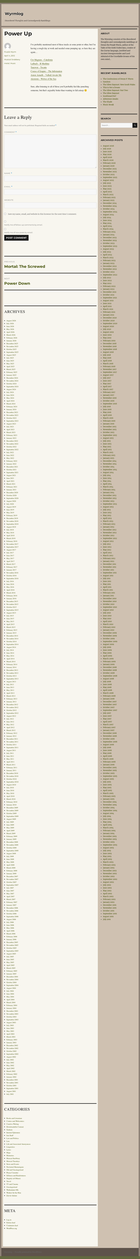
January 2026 (11, 340)
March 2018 (10, 538)
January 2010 (11, 805)
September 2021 (12, 472)
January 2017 (11, 570)
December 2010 (12, 773)
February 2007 (11, 902)
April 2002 (10, 1068)
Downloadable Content (15, 1127)
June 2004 (10, 994)
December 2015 (12, 601)
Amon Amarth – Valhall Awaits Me (46, 75)
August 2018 (11, 527)
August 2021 (11, 475)
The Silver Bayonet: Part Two (115, 90)
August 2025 (11, 355)
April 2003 (10, 1034)
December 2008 (12, 842)
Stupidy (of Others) (13, 1178)
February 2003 (11, 1039)
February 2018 (11, 541)
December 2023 (12, 412)
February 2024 (11, 406)
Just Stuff (9, 1135)
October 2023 (11, 418)
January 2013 (11, 701)
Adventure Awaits (110, 99)
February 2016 (11, 595)
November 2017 (12, 544)
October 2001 (11, 1085)
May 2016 (10, 587)
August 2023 (11, 423)
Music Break (108, 105)
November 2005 (12, 945)
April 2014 (10, 658)
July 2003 (10, 1025)
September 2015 (12, 610)
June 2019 (10, 509)
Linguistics (10, 1147)
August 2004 (11, 988)
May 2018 (10, 532)
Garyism (106, 82)
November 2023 (12, 415)
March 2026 (10, 335)
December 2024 (12, 378)
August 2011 (11, 750)
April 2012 (10, 727)
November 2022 (12, 444)
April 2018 (10, 535)
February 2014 (11, 664)
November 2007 (12, 879)
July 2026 (10, 323)
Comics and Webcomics (15, 1121)
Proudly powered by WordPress (28, 1252)
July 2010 (10, 787)
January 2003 (11, 1042)
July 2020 (10, 504)
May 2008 (10, 862)
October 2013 (11, 676)
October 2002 (11, 1051)
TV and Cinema (12, 1184)
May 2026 (10, 329)
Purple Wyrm (10, 52)
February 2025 (11, 372)
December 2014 (12, 635)
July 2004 (10, 991)
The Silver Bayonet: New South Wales (119, 84)
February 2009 (11, 836)
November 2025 (12, 346)
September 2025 (12, 352)
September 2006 (12, 916)
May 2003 (10, 1031)
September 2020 (12, 498)
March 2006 (10, 933)
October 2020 (11, 495)
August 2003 (11, 1022)
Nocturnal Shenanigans (15, 1167)
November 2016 (12, 572)
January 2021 (11, 489)
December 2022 (12, 441)
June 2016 (10, 584)
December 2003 (12, 1011)
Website (9, 200)
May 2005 (10, 962)
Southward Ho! (109, 96)
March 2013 (10, 696)
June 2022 (10, 455)
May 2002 (10, 1065)
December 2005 (12, 942)
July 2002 (10, 1059)
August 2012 (11, 716)
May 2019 (10, 512)
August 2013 (11, 681)
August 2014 (11, 647)
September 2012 (12, 713)
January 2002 (11, 1077)
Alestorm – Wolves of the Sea (43, 78)
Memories (10, 1155)
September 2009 (12, 816)
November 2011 (12, 741)
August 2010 (11, 784)
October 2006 (11, 913)
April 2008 (10, 865)
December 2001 (12, 1080)
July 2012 (10, 719)
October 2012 (11, 710)
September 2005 (12, 951)
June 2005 (10, 959)
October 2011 (11, 744)
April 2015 (10, 624)
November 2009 (12, 810)
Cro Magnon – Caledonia (42, 59)
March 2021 (10, 484)
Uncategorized (11, 1187)
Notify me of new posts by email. (18, 232)
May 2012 (10, 724)
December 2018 (12, 518)
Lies (8, 1141)
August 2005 (11, 953)
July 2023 (10, 426)
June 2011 (10, 756)
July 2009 (10, 822)
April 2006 (10, 931)
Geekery (9, 1129)
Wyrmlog (14, 13)
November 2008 (12, 845)
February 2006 (11, 936)
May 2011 (10, 759)
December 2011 (12, 739)
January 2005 (11, 974)
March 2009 (10, 833)
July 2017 (10, 552)
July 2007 (10, 888)
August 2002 (11, 1057)
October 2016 (11, 575)
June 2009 (10, 825)
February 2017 (11, 567)
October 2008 (11, 847)
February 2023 (11, 435)
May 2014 (10, 656)
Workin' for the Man (13, 1192)
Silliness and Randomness (16, 1175)
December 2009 (12, 807)
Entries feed (10, 1222)
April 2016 (10, 590)
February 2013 (11, 699)
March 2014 (10, 661)
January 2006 (11, 939)
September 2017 (12, 547)
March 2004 (10, 1002)
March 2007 (10, 899)
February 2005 (11, 971)
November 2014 (12, 638)
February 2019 (11, 515)
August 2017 (11, 550)
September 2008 (12, 850)
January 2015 (11, 633)
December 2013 (12, 670)
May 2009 (10, 827)
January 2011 (11, 770)
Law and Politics (12, 1138)
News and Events (12, 1164)
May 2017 (10, 558)
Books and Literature (14, 1118)
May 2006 (10, 928)
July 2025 (10, 358)
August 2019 (11, 507)
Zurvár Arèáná (11, 1195)
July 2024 (10, 392)
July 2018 (10, 529)
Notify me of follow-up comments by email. (23, 225)
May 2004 (10, 996)
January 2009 (11, 839)
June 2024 (10, 395)
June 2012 (10, 721)
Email (8, 187)
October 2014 (11, 641)
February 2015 (11, 630)
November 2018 (12, 521)
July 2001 (10, 1094)
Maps (8, 1152)
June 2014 (10, 653)
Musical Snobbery (12, 59)
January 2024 (11, 409)
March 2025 (10, 369)
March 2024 (10, 403)
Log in (8, 1219)
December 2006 (12, 908)
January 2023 (11, 438)
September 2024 (12, 386)
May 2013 (10, 690)
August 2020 (11, 501)
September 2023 (12, 421)
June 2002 (10, 1062)
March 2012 (10, 730)
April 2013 (10, 693)
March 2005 (10, 968)
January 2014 (11, 667)
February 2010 (11, 802)
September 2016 (12, 578)
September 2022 (12, 449)
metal (7, 63)
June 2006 (10, 925)
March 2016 (10, 593)
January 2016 (11, 598)
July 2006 (10, 922)
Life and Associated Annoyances (18, 1144)
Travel (8, 1181)
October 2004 (11, 982)
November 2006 (12, 910)
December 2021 (12, 466)
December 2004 (12, 976)
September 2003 (12, 1019)
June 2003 (10, 1028)
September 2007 (12, 885)
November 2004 (12, 979)
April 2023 (10, 429)
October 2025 (11, 349)
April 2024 (10, 401)
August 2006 (11, 919)
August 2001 (11, 1091)
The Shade (107, 102)
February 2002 (11, 1074)
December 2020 (12, 492)
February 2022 (11, 461)
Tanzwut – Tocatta (39, 67)
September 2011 (12, 747)
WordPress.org (11, 1228)
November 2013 (12, 673)
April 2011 (10, 762)
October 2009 (11, 813)
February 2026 (11, 338)
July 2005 (10, 956)
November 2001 (12, 1082)
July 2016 (10, 581)
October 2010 (11, 779)
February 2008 (11, 870)
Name (8, 173)
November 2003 (12, 1014)
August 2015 (11, 613)
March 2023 (10, 432)
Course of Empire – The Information (46, 71)
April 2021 (10, 481)
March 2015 (10, 627)
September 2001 (12, 1088)
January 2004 (11, 1008)
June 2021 (10, 478)
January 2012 (11, 736)
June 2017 (10, 555)
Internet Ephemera (13, 1132)
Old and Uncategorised (14, 1170)
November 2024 (12, 381)
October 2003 (11, 1016)
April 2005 (10, 965)
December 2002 (12, 1045)
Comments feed (12, 1225)
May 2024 (10, 398)
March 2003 (10, 1037)
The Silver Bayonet (111, 93)
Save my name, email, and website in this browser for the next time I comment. (42, 214)
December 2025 (12, 343)
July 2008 (10, 856)
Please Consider (12, 1172)
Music (13, 63)
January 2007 (11, 905)
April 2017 (10, 561)
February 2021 (11, 487)
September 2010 (12, 782)
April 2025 (10, 366)
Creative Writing (12, 1124)
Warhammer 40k (12, 1190)
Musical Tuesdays (13, 1161)
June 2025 (10, 360)
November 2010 (12, 776)
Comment (10, 132)
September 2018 (12, 524)
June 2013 (10, 687)
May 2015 (10, 621)
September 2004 (12, 985)
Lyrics (8, 1150)
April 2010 (10, 796)
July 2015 (10, 615)
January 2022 (11, 464)
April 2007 (10, 896)
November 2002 (12, 1048)
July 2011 (10, 753)
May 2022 (10, 458)
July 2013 (10, 684)
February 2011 (11, 767)
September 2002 (12, 1054)
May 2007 (10, 893)
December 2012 (12, 704)
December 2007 (12, 876)
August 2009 (11, 819)
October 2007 (11, 882)
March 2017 (10, 564)
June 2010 (10, 790)
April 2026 (10, 332)
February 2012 (11, 733)
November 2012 (12, 707)
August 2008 (11, 853)
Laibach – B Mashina (40, 63)
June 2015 (10, 618)
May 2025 (10, 363)
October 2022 (11, 446)
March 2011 (10, 764)
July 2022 (10, 452)
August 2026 (11, 320)
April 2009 (10, 830)
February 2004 (11, 1005)
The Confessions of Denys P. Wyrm (118, 79)
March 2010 (10, 799)
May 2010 (10, 793)
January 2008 (11, 873)
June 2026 (10, 326)
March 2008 (10, 868)
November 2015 (12, 604)
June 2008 (10, 859)
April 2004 (10, 999)
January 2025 (11, 375)
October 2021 (11, 469)
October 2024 (11, 383)
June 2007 (10, 890)
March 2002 (10, 1071)
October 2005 (11, 948)
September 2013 (12, 678)
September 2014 (12, 644)
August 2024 (11, 389)
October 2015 (11, 607)
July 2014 (10, 650)
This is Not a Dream (111, 87)
